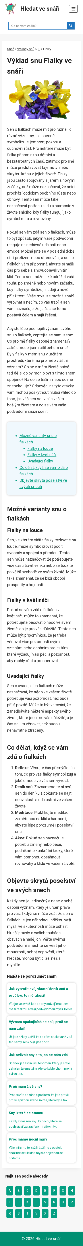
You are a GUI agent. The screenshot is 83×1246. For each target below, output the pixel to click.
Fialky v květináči (41, 454)
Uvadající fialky (40, 461)
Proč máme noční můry (28, 1139)
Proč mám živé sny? (25, 1086)
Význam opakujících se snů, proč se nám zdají (38, 1025)
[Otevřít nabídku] (73, 8)
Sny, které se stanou (26, 1113)
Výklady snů (25, 49)
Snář (10, 49)
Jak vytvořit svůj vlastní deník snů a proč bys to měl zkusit (38, 992)
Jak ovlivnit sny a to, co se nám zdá (38, 1055)
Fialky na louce (40, 448)
